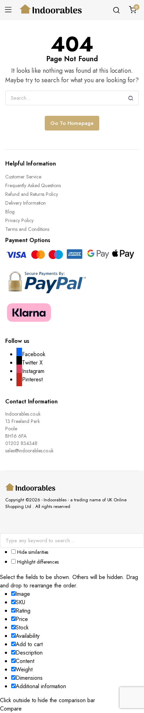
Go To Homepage (72, 123)
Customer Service (23, 176)
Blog (10, 211)
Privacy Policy (19, 220)
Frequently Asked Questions (33, 185)
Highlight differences (37, 561)
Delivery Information (25, 202)
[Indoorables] (51, 10)
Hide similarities (32, 552)
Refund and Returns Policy (31, 194)
